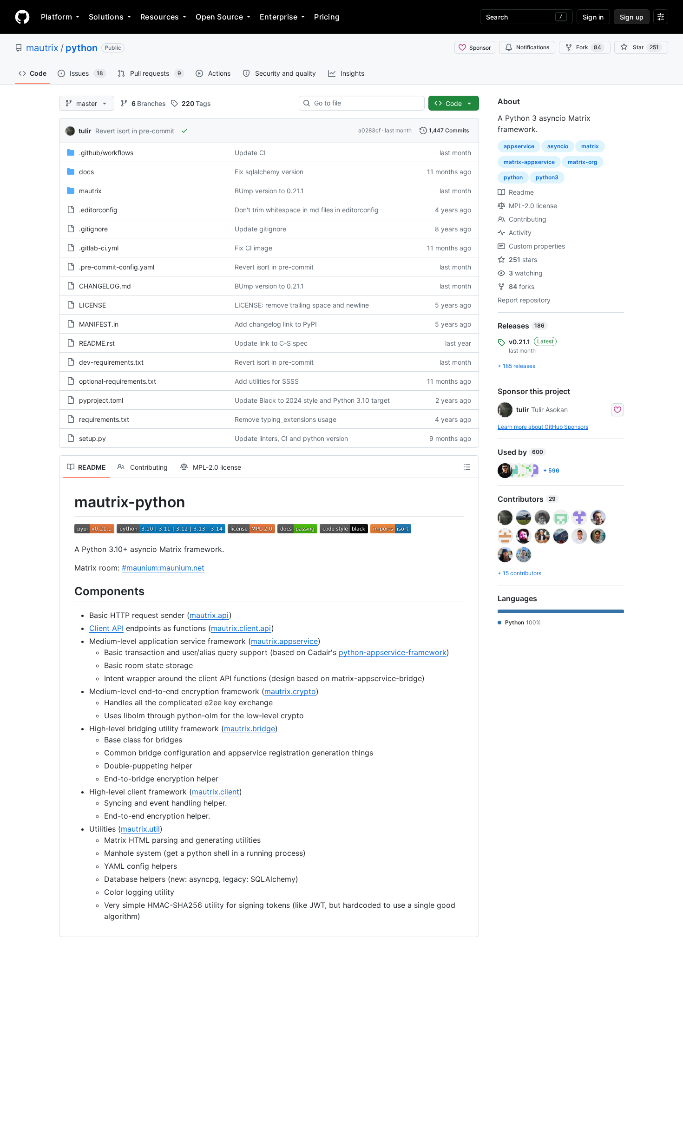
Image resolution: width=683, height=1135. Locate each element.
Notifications (532, 47)
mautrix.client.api (241, 628)
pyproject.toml (101, 400)
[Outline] (467, 466)
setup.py (92, 438)
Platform (56, 16)
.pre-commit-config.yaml (116, 267)
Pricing (327, 16)
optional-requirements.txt (117, 381)
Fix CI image (253, 248)
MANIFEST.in (98, 324)
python (82, 47)
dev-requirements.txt (111, 362)
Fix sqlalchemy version (269, 172)
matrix (590, 146)
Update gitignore (260, 229)
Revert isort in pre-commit (134, 131)
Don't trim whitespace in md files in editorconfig (307, 210)
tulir (85, 131)
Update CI (250, 153)
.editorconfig (98, 210)
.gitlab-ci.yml (98, 248)
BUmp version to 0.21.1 (269, 191)
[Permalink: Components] (67, 590)
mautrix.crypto (290, 691)
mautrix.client (215, 791)
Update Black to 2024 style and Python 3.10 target (312, 400)
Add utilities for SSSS (267, 381)
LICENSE (92, 305)
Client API (106, 628)
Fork (588, 47)
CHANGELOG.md (105, 286)
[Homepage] (22, 16)
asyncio (557, 146)
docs (86, 172)
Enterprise (278, 16)
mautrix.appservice (284, 641)
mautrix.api (209, 615)
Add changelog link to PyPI (276, 324)
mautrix (42, 47)
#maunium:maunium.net (163, 567)
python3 (547, 177)
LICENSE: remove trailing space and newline (302, 305)
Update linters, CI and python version (291, 438)
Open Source (219, 16)
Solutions (106, 16)
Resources (159, 16)
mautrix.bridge (249, 728)
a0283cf (369, 130)
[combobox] (365, 103)
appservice (519, 146)
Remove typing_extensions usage (285, 419)
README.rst (97, 343)
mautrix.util (140, 828)
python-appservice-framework (393, 652)
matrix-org (583, 161)
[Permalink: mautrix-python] (67, 502)
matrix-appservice (529, 161)
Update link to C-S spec (271, 343)
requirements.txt (104, 419)
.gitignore (93, 229)
